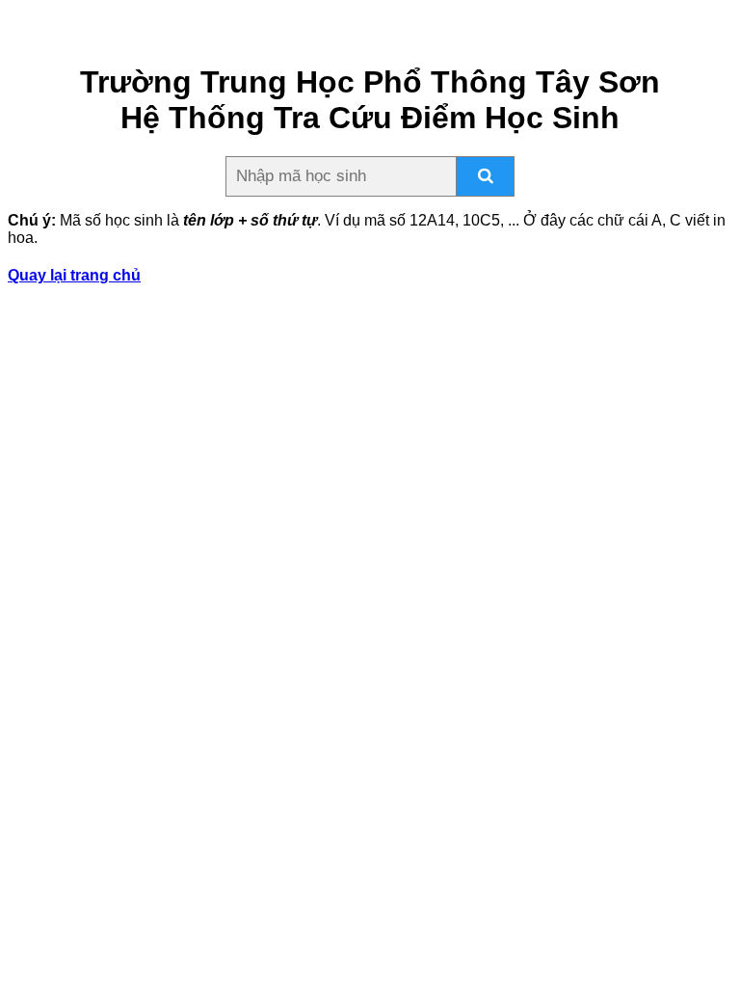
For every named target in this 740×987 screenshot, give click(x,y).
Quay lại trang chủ (74, 275)
